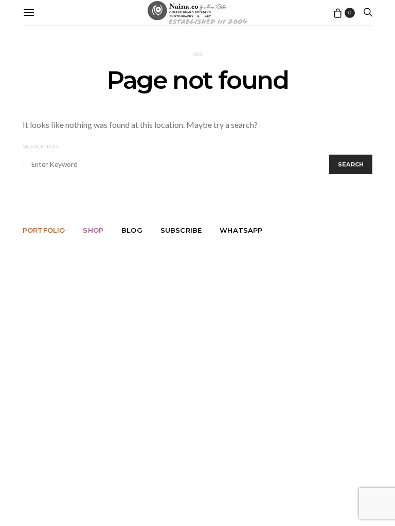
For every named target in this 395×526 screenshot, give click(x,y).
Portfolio (44, 230)
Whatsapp (241, 230)
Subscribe (181, 230)
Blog (131, 230)
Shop (93, 230)
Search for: (41, 146)
